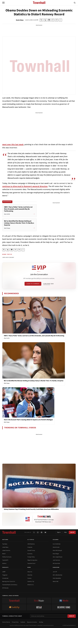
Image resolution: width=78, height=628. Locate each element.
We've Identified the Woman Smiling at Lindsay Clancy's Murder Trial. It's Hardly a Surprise (33, 381)
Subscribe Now (48, 284)
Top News (4, 544)
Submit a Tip (30, 581)
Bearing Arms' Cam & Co (8, 581)
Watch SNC (55, 581)
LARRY (3, 572)
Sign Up (71, 616)
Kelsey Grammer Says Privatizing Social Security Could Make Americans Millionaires (31, 509)
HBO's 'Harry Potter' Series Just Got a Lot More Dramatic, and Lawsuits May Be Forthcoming (34, 336)
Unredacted (5, 578)
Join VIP (72, 532)
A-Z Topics (30, 539)
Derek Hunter (56, 547)
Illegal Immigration (32, 560)
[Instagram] (37, 532)
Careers (29, 578)
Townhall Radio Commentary (9, 585)
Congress (29, 547)
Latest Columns (6, 550)
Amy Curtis (6, 338)
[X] (33, 532)
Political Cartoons (6, 557)
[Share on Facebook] (49, 20)
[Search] (74, 3)
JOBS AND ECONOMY (8, 257)
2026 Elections (31, 544)
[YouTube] (45, 532)
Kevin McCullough (57, 550)
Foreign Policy (31, 557)
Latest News (5, 547)
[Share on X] (41, 20)
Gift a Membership (57, 575)
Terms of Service (6, 622)
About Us (29, 572)
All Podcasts (5, 588)
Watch (4, 554)
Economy (29, 554)
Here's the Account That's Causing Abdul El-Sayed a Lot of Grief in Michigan (28, 420)
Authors (4, 563)
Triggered (4, 575)
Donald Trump (31, 550)
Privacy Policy (15, 622)
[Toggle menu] (3, 3)
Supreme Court (31, 563)
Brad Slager (56, 554)
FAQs (65, 532)
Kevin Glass (19, 20)
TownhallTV (5, 560)
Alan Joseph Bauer (57, 557)
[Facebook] (41, 532)
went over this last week (12, 144)
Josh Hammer (56, 560)
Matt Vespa (7, 383)
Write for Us (30, 585)
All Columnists (56, 563)
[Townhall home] (9, 532)
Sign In (58, 532)
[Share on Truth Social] (45, 20)
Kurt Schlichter (56, 544)
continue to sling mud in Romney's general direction (25, 186)
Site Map (41, 622)
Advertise (29, 575)
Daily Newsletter (57, 578)
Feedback (22, 622)
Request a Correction (32, 622)
